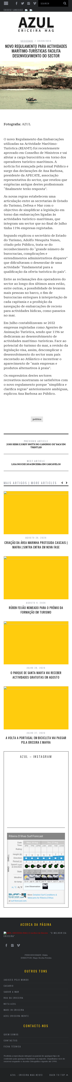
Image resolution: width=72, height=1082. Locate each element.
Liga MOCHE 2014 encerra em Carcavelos (36, 462)
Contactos (11, 1040)
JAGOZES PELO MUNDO (16, 979)
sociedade (27, 40)
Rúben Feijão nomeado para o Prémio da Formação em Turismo (36, 609)
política (37, 419)
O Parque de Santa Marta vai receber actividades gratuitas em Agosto (36, 675)
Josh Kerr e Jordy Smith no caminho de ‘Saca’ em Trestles (36, 444)
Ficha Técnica (12, 1046)
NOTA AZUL (10, 1003)
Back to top (58, 1074)
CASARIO (9, 985)
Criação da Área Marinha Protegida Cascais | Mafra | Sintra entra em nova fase (36, 544)
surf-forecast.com (18, 901)
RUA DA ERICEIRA (13, 997)
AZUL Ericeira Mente (16, 1015)
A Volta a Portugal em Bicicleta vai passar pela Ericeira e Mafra (36, 740)
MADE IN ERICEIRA (14, 1009)
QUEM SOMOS (11, 1034)
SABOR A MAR (11, 991)
